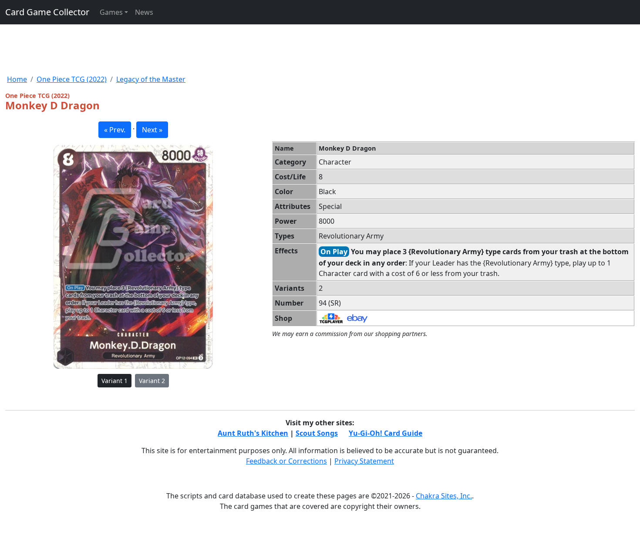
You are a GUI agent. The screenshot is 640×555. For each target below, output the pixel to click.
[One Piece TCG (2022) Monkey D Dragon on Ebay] (357, 318)
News (144, 12)
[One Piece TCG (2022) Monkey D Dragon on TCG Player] (331, 318)
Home (17, 79)
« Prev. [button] (114, 130)
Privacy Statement (364, 461)
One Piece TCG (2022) (72, 79)
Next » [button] (152, 130)
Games (111, 12)
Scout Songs (317, 433)
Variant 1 (114, 381)
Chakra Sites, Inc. (444, 496)
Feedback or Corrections (286, 461)
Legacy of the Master (150, 79)
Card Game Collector (47, 12)
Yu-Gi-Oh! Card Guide (385, 433)
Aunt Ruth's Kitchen (253, 433)
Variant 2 (152, 381)
